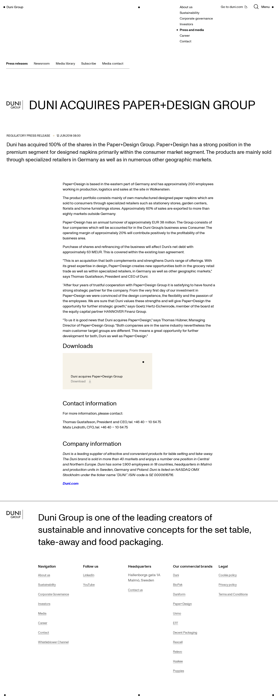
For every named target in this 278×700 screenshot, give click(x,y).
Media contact (112, 63)
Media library (65, 63)
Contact (185, 41)
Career (185, 35)
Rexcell (178, 642)
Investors (186, 24)
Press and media (192, 30)
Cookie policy (228, 575)
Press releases (17, 63)
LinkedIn (88, 575)
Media (42, 613)
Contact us (135, 590)
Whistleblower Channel (53, 642)
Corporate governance (196, 18)
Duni (176, 575)
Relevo (177, 651)
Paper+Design (182, 604)
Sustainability (189, 12)
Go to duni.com (232, 6)
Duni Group (15, 7)
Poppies (178, 671)
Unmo (177, 613)
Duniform (179, 594)
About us (186, 7)
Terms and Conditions (233, 594)
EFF (175, 623)
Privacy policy (228, 584)
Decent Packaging (185, 632)
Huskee (178, 661)
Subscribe (88, 63)
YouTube (89, 584)
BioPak (177, 584)
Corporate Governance (53, 594)
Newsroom (42, 63)
